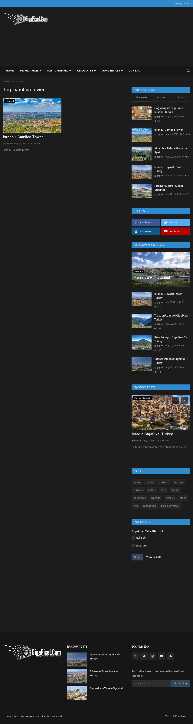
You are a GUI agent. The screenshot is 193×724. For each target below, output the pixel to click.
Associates (85, 70)
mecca (137, 482)
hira (135, 505)
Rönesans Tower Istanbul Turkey (104, 673)
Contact (135, 70)
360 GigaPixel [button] (29, 70)
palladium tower (170, 505)
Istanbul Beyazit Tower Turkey (168, 169)
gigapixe (170, 498)
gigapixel (8, 143)
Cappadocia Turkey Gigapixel (106, 688)
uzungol (178, 482)
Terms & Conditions (176, 716)
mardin (175, 490)
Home (10, 70)
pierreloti (164, 482)
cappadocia (149, 505)
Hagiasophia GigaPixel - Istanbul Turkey (169, 110)
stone (183, 498)
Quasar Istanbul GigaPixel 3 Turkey (171, 360)
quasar (150, 482)
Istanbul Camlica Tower (23, 137)
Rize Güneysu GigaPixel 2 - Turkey (170, 339)
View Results (153, 557)
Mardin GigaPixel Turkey (152, 434)
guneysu (138, 490)
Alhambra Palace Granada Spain (170, 150)
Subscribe (180, 683)
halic (163, 490)
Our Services (111, 70)
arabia (151, 490)
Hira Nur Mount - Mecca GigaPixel (169, 187)
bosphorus (139, 498)
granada (155, 498)
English (181, 3)
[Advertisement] (146, 36)
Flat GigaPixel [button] (58, 70)
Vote (137, 557)
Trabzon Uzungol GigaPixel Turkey (171, 317)
